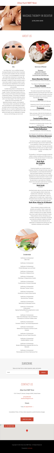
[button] (32, 406)
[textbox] (21, 373)
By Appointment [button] (28, 406)
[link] (27, 3)
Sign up (43, 372)
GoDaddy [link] (30, 448)
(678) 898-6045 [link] (37, 21)
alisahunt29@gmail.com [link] (27, 398)
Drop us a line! (27, 419)
